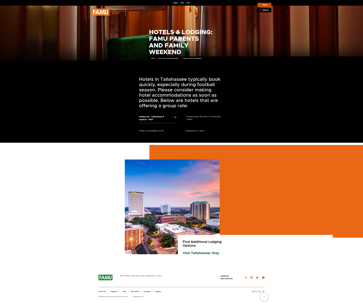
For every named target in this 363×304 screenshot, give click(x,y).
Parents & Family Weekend (192, 58)
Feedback (158, 291)
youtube (263, 277)
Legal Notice (114, 291)
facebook (246, 277)
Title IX (124, 291)
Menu (265, 5)
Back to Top (256, 291)
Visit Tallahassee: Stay (201, 253)
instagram (251, 278)
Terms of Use (102, 291)
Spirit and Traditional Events (168, 58)
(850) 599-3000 (227, 279)
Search (266, 10)
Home (153, 58)
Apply (175, 3)
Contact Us (225, 276)
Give (188, 3)
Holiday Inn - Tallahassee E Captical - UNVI (151, 118)
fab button (264, 297)
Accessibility (147, 291)
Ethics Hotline (135, 291)
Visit (182, 3)
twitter (257, 277)
